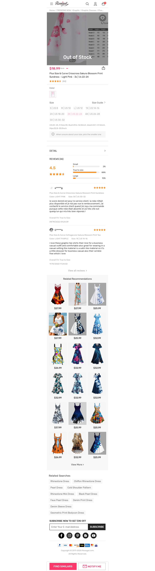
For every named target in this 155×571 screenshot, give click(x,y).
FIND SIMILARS (63, 566)
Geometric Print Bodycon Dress (67, 512)
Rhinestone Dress (59, 481)
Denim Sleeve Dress (60, 506)
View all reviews (76, 270)
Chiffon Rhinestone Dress (87, 481)
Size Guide (97, 103)
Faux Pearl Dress (59, 500)
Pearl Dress (56, 487)
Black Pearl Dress (88, 494)
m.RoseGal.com (64, 3)
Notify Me (94, 566)
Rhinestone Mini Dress (62, 494)
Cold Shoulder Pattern (79, 487)
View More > (77, 464)
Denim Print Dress (82, 500)
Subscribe (97, 526)
